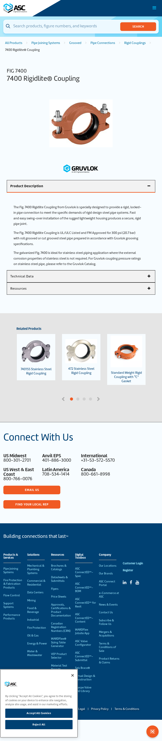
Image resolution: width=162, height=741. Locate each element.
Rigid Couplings (135, 43)
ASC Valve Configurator (83, 643)
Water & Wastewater (34, 653)
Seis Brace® (82, 668)
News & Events (108, 604)
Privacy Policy (99, 709)
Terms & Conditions (127, 709)
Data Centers (35, 592)
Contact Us (106, 612)
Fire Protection (36, 628)
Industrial (33, 620)
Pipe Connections (102, 43)
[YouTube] (137, 582)
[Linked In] (124, 582)
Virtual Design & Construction (85, 677)
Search (138, 26)
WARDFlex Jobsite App (82, 631)
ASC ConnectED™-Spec (84, 572)
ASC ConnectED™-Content (84, 617)
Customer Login (133, 563)
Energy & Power (37, 643)
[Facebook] (131, 582)
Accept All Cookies (39, 713)
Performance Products (11, 616)
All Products (13, 43)
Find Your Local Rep (32, 504)
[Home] (27, 8)
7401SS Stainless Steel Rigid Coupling (36, 371)
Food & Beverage (33, 610)
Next (99, 398)
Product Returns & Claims (109, 660)
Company (105, 555)
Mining (31, 600)
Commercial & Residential (36, 582)
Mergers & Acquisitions (106, 634)
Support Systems (8, 605)
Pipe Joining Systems (45, 43)
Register (128, 570)
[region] (39, 703)
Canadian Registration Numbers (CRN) (60, 627)
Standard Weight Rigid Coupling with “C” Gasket (126, 377)
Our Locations (107, 565)
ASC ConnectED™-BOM (84, 587)
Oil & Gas (33, 635)
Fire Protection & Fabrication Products (12, 583)
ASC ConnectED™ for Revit (85, 602)
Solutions (33, 555)
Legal (81, 709)
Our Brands (106, 573)
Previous (64, 398)
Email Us (32, 490)
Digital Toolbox (80, 556)
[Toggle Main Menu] (154, 8)
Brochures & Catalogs (58, 567)
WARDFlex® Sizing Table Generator (58, 642)
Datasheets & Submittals (59, 579)
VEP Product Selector (59, 656)
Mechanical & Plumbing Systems (35, 569)
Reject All (38, 724)
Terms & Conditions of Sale (107, 647)
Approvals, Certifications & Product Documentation (61, 610)
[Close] (72, 675)
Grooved (75, 43)
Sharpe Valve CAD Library (83, 689)
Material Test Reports (59, 667)
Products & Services (10, 556)
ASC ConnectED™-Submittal (84, 656)
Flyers (54, 589)
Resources (57, 555)
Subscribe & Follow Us (106, 622)
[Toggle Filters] (152, 731)
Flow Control (11, 595)
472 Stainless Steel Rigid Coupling (81, 371)
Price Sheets (58, 596)
